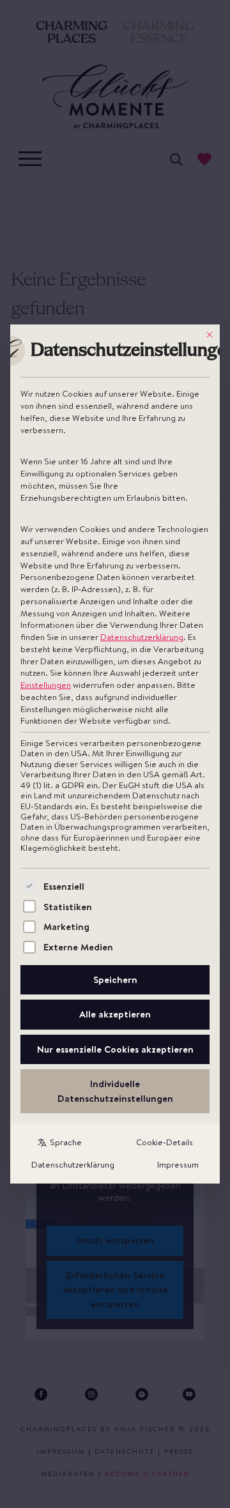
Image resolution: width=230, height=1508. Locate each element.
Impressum (178, 1164)
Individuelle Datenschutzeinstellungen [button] (115, 1091)
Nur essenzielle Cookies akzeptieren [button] (115, 1049)
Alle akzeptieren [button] (115, 1014)
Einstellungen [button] (45, 684)
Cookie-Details (164, 1142)
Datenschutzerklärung (141, 637)
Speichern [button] (115, 979)
